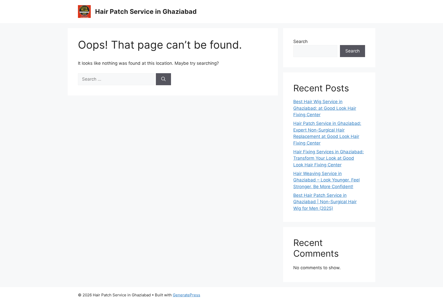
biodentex (305, 295)
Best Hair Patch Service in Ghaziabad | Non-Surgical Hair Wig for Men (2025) (325, 202)
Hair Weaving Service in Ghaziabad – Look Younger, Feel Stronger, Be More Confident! (326, 180)
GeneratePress (186, 295)
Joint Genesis (327, 295)
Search (300, 41)
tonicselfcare (283, 295)
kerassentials (353, 295)
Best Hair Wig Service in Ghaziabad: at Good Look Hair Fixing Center (324, 108)
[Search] (163, 79)
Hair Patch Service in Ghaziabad (146, 11)
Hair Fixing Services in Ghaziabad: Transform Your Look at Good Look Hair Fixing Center (328, 158)
